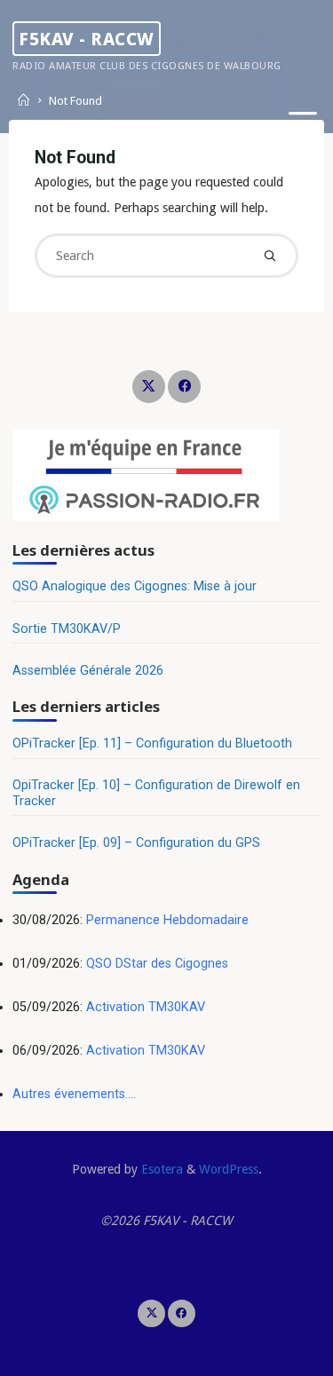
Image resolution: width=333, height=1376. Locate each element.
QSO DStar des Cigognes (157, 963)
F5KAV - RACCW (87, 39)
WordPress (228, 1169)
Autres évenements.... (74, 1094)
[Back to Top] (167, 1314)
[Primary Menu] (303, 122)
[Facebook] (184, 386)
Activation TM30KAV (145, 1007)
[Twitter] (148, 386)
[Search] (270, 255)
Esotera (160, 1169)
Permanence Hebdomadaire (167, 920)
